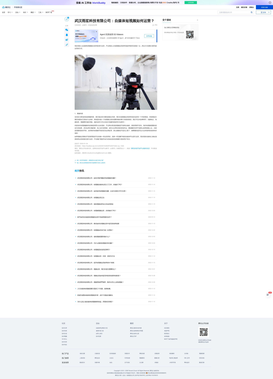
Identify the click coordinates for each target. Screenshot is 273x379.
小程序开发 (172, 362)
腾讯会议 (97, 358)
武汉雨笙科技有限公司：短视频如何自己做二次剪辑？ (95, 230)
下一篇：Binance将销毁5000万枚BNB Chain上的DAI (90, 163)
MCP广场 (49, 12)
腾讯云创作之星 (134, 333)
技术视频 (64, 336)
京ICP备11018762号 (152, 375)
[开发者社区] (18, 7)
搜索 (251, 12)
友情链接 (166, 336)
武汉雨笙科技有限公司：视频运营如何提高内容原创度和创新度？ (99, 275)
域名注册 (82, 353)
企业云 (111, 358)
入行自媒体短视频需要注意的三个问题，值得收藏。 (94, 288)
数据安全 (82, 362)
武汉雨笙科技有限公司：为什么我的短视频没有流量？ (95, 243)
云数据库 (157, 353)
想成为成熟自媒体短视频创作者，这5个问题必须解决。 (95, 295)
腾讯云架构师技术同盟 (136, 331)
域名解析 (171, 353)
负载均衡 (97, 362)
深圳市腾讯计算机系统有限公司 (116, 373)
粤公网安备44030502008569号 (157, 373)
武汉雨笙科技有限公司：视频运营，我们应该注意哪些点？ (96, 269)
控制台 (251, 7)
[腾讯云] (6, 7)
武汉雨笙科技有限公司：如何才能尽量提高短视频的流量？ (96, 178)
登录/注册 (264, 7)
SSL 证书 (187, 358)
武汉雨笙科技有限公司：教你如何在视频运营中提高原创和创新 (98, 223)
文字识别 (127, 362)
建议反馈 (244, 7)
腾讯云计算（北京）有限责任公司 (124, 375)
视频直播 (201, 353)
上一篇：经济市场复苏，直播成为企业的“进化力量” (89, 160)
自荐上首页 (99, 333)
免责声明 (166, 331)
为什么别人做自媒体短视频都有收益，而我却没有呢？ (95, 301)
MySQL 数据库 (173, 358)
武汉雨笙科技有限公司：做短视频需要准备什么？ (93, 236)
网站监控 (186, 362)
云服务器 (97, 353)
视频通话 (142, 358)
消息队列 (127, 353)
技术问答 (64, 331)
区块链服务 (113, 353)
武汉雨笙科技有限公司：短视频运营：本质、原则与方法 (96, 256)
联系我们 (166, 333)
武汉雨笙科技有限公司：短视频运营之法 (90, 197)
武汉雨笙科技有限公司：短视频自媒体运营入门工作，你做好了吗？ (99, 184)
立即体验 (149, 36)
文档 (237, 7)
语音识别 (201, 358)
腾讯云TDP (133, 336)
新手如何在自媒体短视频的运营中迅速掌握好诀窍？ (94, 217)
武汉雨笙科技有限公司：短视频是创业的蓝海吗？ (93, 249)
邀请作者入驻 (100, 331)
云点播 (141, 362)
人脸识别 (82, 358)
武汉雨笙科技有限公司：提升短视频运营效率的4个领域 (95, 262)
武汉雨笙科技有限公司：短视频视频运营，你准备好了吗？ (96, 210)
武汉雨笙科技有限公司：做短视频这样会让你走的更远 (95, 204)
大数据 (156, 362)
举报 (156, 25)
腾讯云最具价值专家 (136, 328)
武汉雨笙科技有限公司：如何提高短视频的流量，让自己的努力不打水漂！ (102, 191)
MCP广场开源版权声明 (170, 339)
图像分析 (157, 358)
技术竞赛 (98, 336)
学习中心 (64, 339)
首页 (3, 12)
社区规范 (166, 328)
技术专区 (64, 344)
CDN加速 (127, 358)
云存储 (186, 353)
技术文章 (64, 328)
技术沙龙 (64, 333)
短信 (111, 362)
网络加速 (142, 353)
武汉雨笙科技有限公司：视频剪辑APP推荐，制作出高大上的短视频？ (100, 282)
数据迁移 (201, 362)
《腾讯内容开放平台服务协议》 (140, 148)
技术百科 (64, 342)
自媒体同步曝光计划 (101, 328)
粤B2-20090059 (141, 373)
